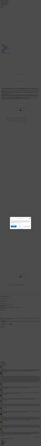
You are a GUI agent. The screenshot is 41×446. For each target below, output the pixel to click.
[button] (29, 218)
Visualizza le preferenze (27, 226)
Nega (20, 226)
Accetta (14, 226)
